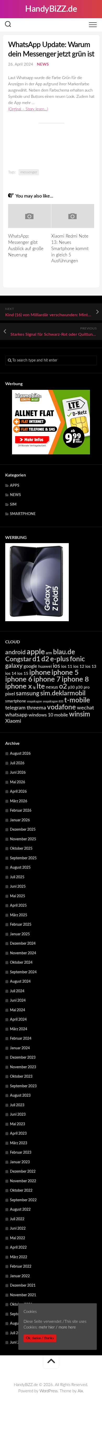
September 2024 (23, 972)
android (15, 652)
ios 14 (10, 673)
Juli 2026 (17, 763)
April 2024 (18, 1019)
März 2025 (18, 915)
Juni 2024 (18, 1000)
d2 (45, 659)
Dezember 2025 (23, 829)
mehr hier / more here (57, 1327)
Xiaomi (13, 721)
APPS (14, 485)
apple (36, 652)
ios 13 (90, 666)
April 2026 (18, 791)
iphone (39, 672)
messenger (28, 172)
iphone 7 (47, 679)
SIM (13, 504)
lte (41, 686)
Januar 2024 (20, 1048)
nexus (52, 687)
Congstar (18, 659)
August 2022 (20, 1209)
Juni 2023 (18, 1114)
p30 (71, 687)
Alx (80, 1391)
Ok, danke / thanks (40, 1338)
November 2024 (23, 953)
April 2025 (18, 905)
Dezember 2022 (23, 1171)
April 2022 (18, 1247)
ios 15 (22, 673)
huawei (45, 666)
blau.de (64, 652)
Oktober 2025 (21, 848)
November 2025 (23, 839)
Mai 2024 (17, 1010)
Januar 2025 (20, 934)
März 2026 (18, 801)
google (30, 666)
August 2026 (20, 753)
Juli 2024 (17, 991)
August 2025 (20, 867)
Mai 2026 (17, 782)
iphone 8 (75, 679)
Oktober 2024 (21, 962)
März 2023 (18, 1143)
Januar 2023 (20, 1162)
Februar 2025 (20, 924)
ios (56, 666)
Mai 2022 (17, 1238)
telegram (15, 707)
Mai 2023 (17, 1124)
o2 (63, 686)
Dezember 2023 (23, 1057)
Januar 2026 (20, 820)
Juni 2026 (18, 772)
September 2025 (23, 858)
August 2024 (20, 981)
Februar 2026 (20, 810)
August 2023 (20, 1095)
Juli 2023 (17, 1105)
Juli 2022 (17, 1219)
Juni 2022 (18, 1228)
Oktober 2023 (21, 1076)
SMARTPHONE (23, 514)
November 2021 (23, 1295)
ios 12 (78, 666)
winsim (79, 714)
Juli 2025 (17, 877)
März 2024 (18, 1029)
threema (36, 707)
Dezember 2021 (23, 1285)
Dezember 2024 (23, 943)
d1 (36, 659)
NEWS (43, 64)
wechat (85, 707)
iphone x (18, 686)
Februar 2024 (20, 1038)
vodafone (61, 707)
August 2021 (20, 1323)
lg (34, 687)
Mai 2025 (17, 896)
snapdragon (34, 701)
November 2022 (23, 1181)
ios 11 (66, 666)
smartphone (15, 701)
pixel (10, 694)
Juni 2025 (18, 886)
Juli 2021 (17, 1333)
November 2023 (23, 1067)
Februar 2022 (20, 1266)
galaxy (13, 666)
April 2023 (18, 1133)
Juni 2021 (18, 1342)
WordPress (48, 1391)
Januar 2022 (20, 1276)
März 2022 (18, 1257)
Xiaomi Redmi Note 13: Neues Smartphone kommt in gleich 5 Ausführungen (70, 248)
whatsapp (16, 714)
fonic (77, 659)
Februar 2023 (20, 1152)
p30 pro (83, 687)
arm (49, 653)
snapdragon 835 (53, 701)
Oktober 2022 (21, 1190)
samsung (27, 693)
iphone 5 (65, 672)
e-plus (59, 659)
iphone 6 (18, 679)
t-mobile (77, 700)
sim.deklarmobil (63, 693)
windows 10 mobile (48, 715)
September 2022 (23, 1200)
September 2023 (23, 1086)
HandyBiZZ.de (51, 9)
